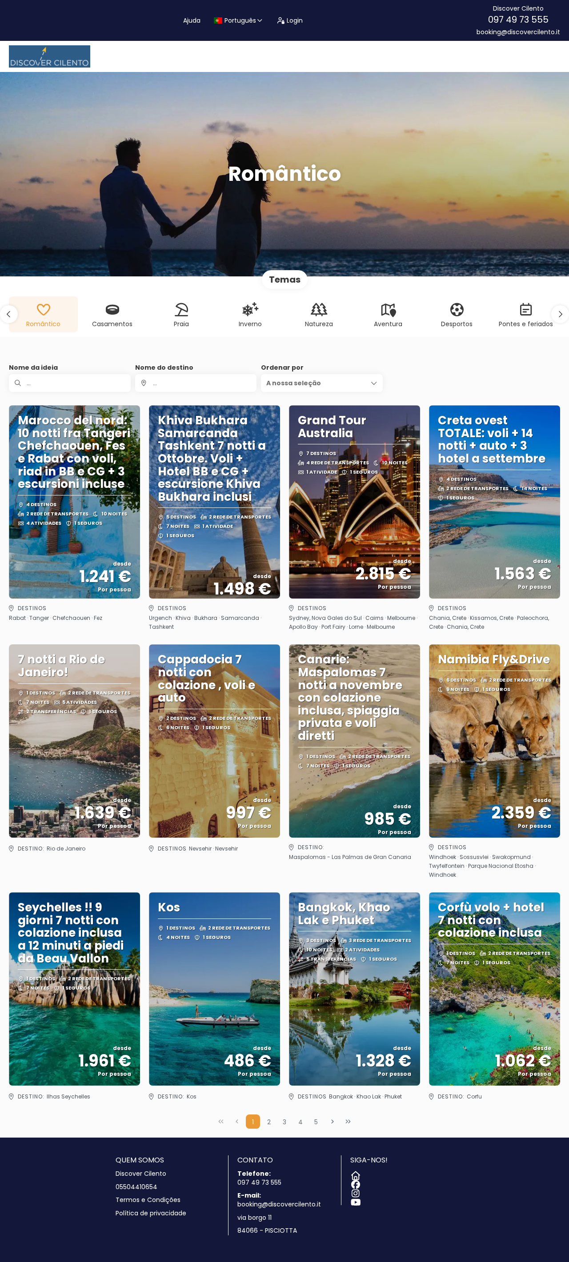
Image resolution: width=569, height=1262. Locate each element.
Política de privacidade (151, 1213)
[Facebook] (354, 1182)
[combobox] (196, 383)
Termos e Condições (148, 1200)
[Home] (354, 1174)
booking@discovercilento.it (518, 32)
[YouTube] (354, 1200)
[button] (9, 314)
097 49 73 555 (518, 19)
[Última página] (348, 1121)
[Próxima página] (332, 1121)
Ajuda (191, 20)
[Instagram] (354, 1191)
